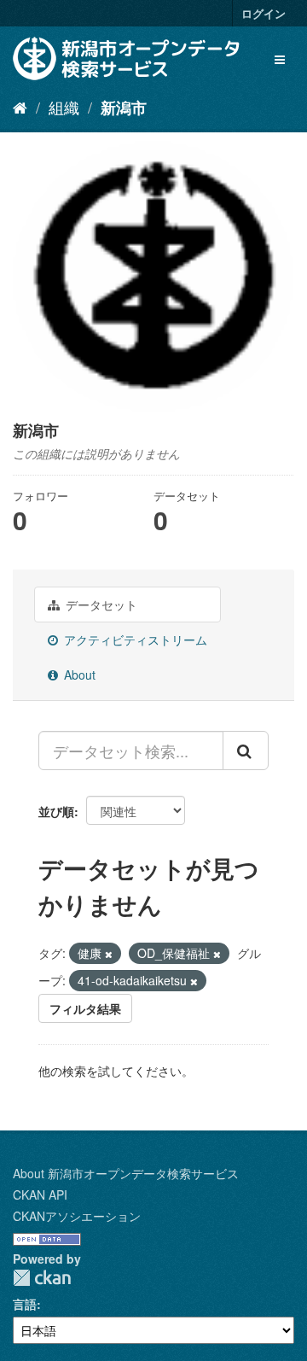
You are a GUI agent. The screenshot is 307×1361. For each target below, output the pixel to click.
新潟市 (124, 107)
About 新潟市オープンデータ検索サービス (126, 1173)
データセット (99, 604)
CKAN (42, 1278)
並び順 (56, 811)
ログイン (263, 13)
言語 (25, 1303)
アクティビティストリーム (134, 639)
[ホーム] (20, 107)
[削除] (109, 954)
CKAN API (40, 1194)
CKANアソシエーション (77, 1215)
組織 (64, 107)
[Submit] (246, 750)
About (78, 674)
